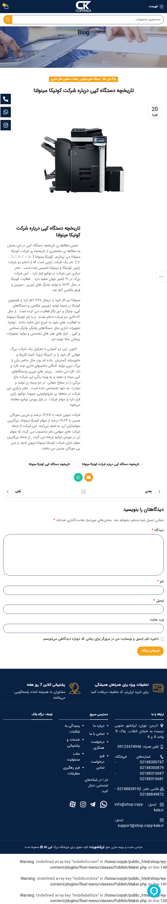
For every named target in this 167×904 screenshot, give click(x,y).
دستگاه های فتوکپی (90, 79)
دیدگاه (158, 530)
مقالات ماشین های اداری (64, 79)
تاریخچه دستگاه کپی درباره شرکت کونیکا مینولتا (110, 464)
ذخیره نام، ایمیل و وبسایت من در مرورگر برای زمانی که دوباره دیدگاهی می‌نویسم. (101, 639)
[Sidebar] (161, 276)
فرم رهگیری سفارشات (71, 771)
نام (160, 582)
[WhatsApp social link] (78, 477)
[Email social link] (88, 477)
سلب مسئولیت (73, 757)
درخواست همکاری (97, 745)
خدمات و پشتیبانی (73, 743)
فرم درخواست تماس (97, 762)
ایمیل (159, 601)
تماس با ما (96, 734)
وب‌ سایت (157, 620)
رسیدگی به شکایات (72, 729)
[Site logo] (83, 7)
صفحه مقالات (83, 491)
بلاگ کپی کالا (109, 79)
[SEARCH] (7, 19)
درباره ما (98, 726)
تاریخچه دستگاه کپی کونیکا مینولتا (49, 464)
